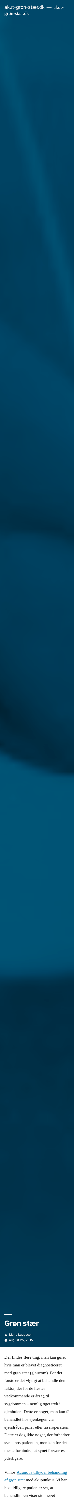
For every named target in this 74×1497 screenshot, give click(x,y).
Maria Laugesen (20, 1334)
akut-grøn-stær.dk (24, 7)
